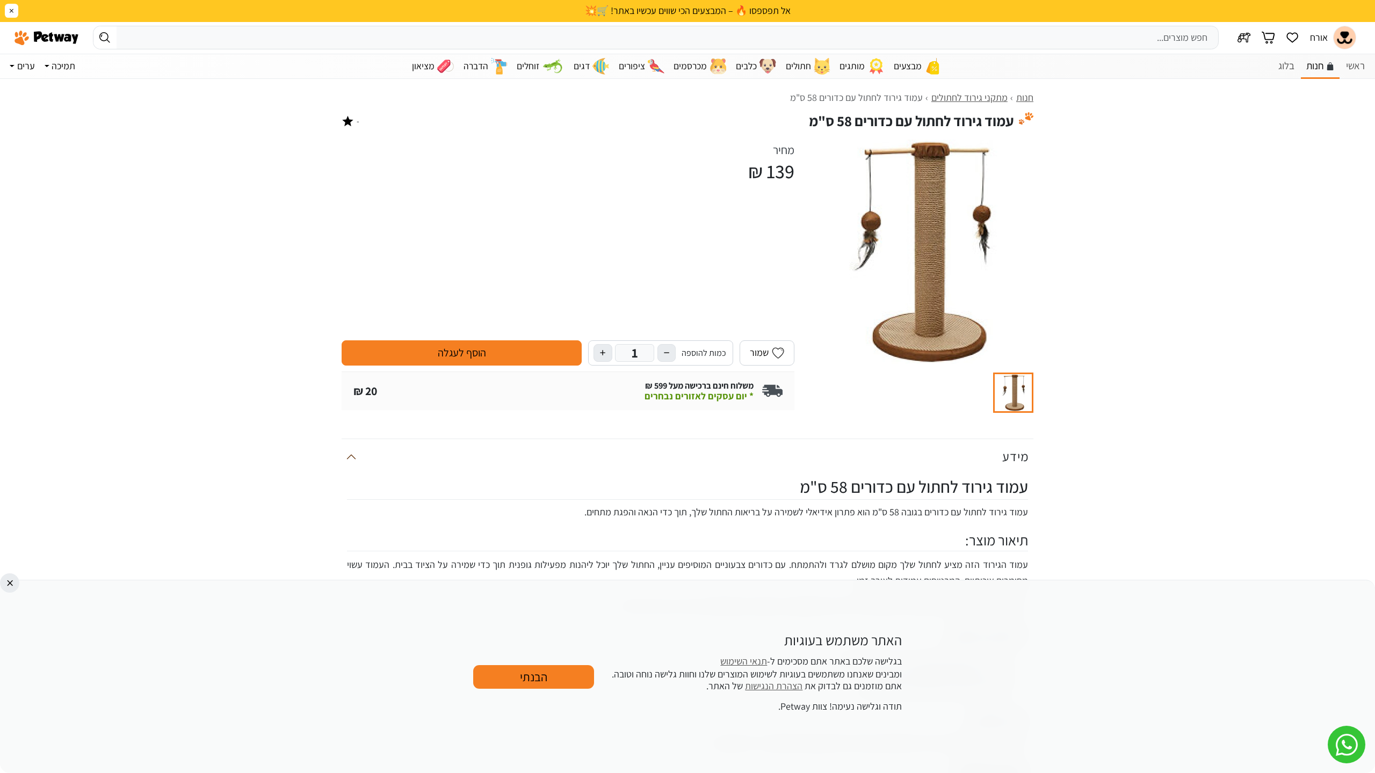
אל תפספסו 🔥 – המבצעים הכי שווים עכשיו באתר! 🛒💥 (688, 11)
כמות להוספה (704, 352)
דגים (582, 66)
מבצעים (908, 66)
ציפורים (632, 66)
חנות (1315, 65)
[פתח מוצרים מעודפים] (1292, 37)
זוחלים (528, 66)
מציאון (423, 66)
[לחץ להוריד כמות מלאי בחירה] (666, 353)
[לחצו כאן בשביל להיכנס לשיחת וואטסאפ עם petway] (1346, 744)
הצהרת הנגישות (773, 686)
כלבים (746, 66)
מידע (1015, 456)
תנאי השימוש (743, 661)
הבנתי (533, 676)
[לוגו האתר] (46, 37)
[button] (1013, 393)
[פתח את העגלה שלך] (1268, 37)
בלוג (1286, 65)
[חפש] (105, 37)
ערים (26, 66)
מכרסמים (690, 66)
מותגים (852, 66)
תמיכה (63, 66)
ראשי (1355, 65)
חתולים (798, 66)
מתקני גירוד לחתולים (969, 97)
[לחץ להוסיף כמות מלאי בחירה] (603, 353)
